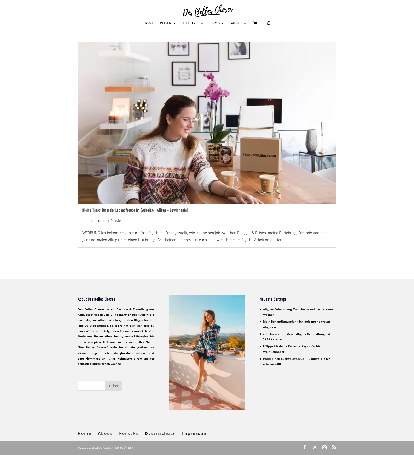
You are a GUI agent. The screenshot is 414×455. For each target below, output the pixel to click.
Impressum (195, 433)
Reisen (166, 23)
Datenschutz (160, 433)
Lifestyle (191, 23)
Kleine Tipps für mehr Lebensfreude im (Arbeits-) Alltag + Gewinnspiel (135, 210)
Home (149, 23)
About (236, 23)
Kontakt (128, 433)
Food (215, 23)
